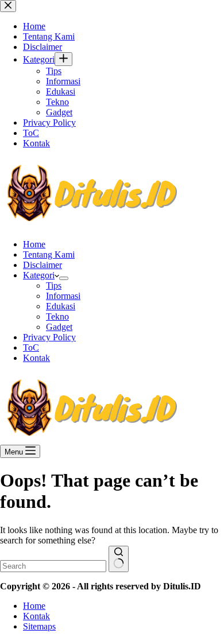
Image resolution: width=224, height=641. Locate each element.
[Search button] (119, 559)
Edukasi (60, 306)
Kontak (36, 358)
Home (34, 244)
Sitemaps (39, 626)
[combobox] (53, 566)
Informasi (63, 296)
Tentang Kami (49, 254)
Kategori (39, 275)
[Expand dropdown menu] (63, 278)
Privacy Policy (49, 337)
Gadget (59, 327)
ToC (31, 347)
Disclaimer (42, 265)
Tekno (57, 316)
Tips (53, 285)
